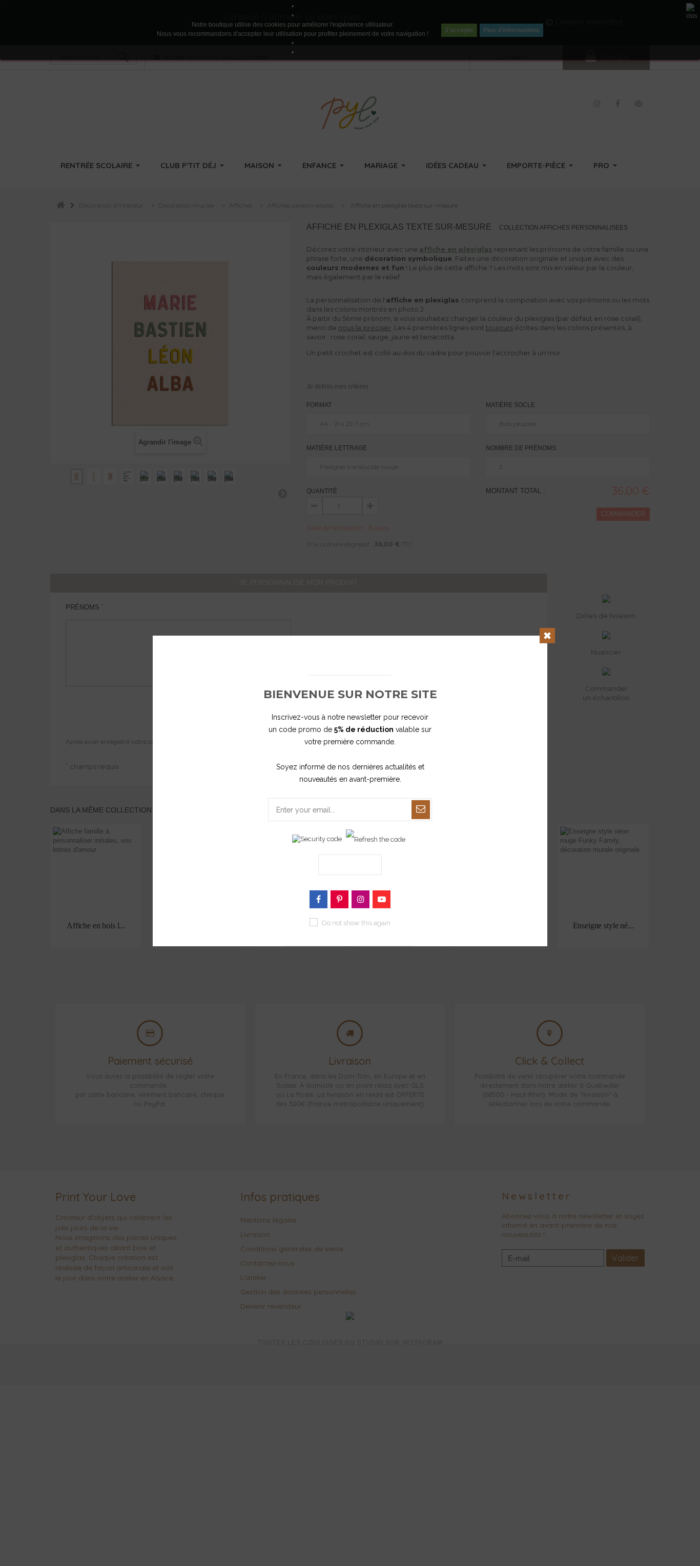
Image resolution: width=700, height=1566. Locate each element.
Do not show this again (356, 923)
